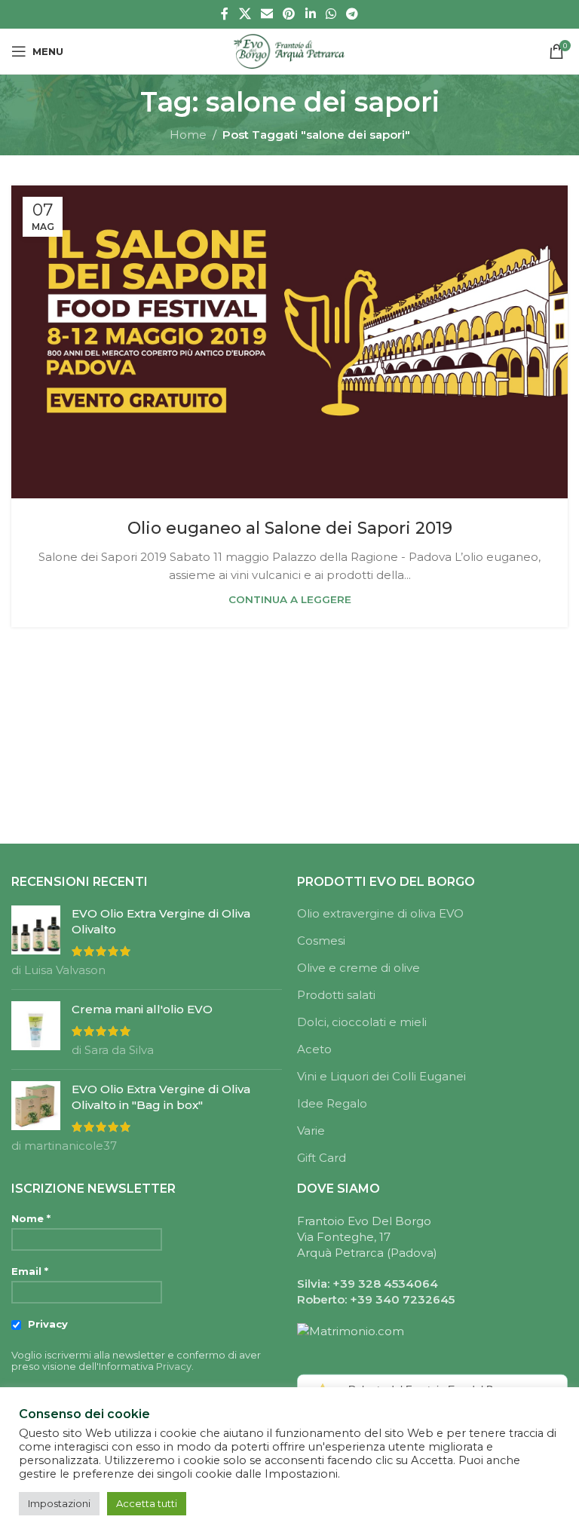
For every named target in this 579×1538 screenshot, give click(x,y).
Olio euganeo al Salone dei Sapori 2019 (289, 528)
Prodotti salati (336, 995)
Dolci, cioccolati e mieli (362, 1022)
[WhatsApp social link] (330, 14)
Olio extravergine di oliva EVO (380, 913)
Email (29, 1271)
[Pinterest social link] (289, 14)
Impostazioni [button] (59, 1503)
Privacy (46, 1324)
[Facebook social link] (225, 14)
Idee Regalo (332, 1103)
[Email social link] (266, 14)
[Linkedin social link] (310, 14)
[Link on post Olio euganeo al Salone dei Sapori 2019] (289, 341)
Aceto (314, 1049)
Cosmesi (321, 940)
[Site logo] (289, 50)
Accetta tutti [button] (146, 1503)
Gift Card (321, 1157)
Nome (31, 1218)
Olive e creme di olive (358, 967)
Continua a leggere (289, 599)
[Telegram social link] (352, 14)
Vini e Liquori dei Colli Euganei (381, 1076)
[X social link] (245, 14)
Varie (311, 1130)
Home (188, 134)
